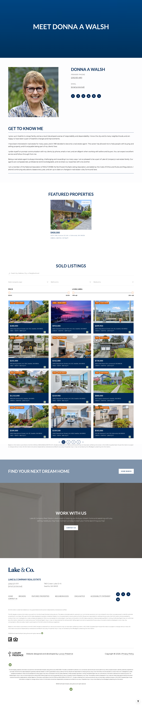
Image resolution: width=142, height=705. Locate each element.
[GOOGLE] (94, 96)
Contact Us (12, 599)
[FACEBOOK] (78, 96)
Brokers (22, 596)
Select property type (15, 282)
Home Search (126, 471)
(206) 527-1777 (13, 584)
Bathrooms (54, 282)
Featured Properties (40, 596)
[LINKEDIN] (83, 96)
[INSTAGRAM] (73, 96)
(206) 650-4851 (76, 78)
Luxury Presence (66, 654)
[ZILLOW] (89, 96)
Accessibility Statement (100, 596)
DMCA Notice (79, 596)
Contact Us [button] (71, 528)
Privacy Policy (128, 654)
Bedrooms (97, 282)
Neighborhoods (62, 596)
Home (10, 596)
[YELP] (99, 96)
